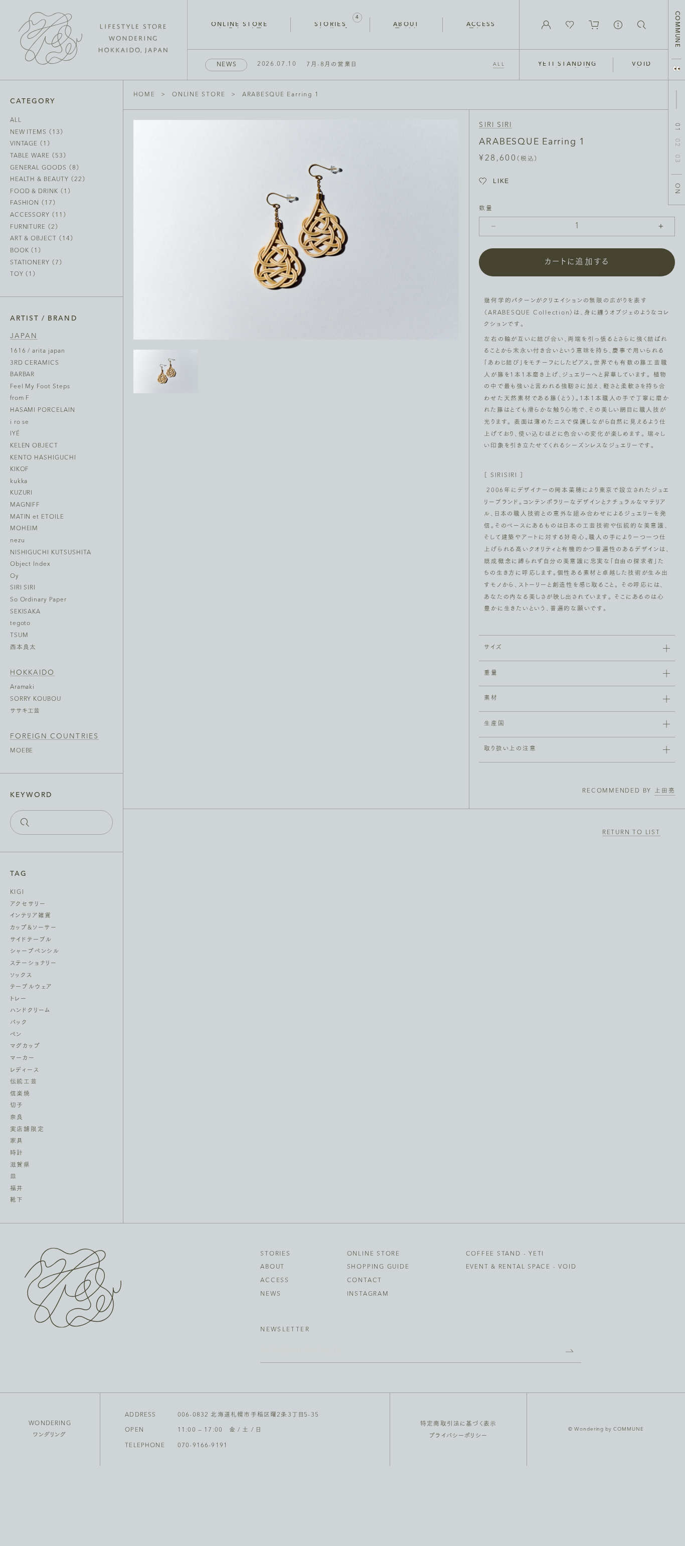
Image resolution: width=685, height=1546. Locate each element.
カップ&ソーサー (33, 928)
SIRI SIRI (495, 125)
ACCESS (274, 1281)
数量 (486, 209)
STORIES (275, 1254)
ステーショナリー (33, 964)
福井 (17, 1189)
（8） (45, 168)
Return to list (631, 833)
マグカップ (25, 1046)
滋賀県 (20, 1165)
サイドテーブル (31, 940)
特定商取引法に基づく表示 (458, 1424)
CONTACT (364, 1281)
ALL (499, 64)
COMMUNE (676, 29)
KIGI (17, 892)
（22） (48, 180)
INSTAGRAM (368, 1294)
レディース (25, 1070)
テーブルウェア (31, 987)
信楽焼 (20, 1094)
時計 (17, 1153)
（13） (37, 132)
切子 (17, 1106)
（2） (34, 227)
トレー (18, 999)
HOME (144, 95)
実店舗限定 (27, 1130)
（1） (30, 144)
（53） (38, 156)
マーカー (22, 1058)
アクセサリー (28, 904)
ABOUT (272, 1267)
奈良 (17, 1118)
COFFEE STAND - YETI (505, 1254)
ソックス (21, 976)
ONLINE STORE (198, 95)
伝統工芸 (24, 1082)
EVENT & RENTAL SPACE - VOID (521, 1267)
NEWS (270, 1294)
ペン (16, 1035)
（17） (33, 203)
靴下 (17, 1200)
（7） (36, 263)
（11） (38, 215)
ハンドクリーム (30, 1011)
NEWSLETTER (285, 1330)
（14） (42, 239)
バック (19, 1023)
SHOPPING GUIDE (378, 1267)
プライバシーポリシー (458, 1436)
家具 (17, 1141)
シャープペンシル (35, 952)
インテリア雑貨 (31, 916)
